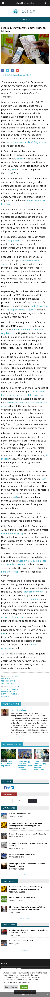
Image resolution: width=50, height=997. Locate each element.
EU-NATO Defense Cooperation (22, 854)
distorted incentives (12, 617)
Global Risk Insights (25, 3)
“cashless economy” (33, 591)
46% (15, 496)
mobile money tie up (12, 533)
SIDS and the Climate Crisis (20, 814)
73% (44, 478)
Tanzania (14, 694)
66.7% (20, 158)
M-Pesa (10, 689)
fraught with (13, 240)
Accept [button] (24, 987)
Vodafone (5, 696)
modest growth (38, 305)
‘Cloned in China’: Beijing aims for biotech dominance (40, 765)
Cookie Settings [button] (11, 987)
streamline (32, 599)
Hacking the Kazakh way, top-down (6, 763)
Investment (14, 687)
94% (3, 633)
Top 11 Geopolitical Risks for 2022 (23, 897)
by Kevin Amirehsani (9, 75)
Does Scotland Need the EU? (21, 941)
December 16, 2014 (25, 75)
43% (14, 169)
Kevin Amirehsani (19, 710)
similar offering (9, 571)
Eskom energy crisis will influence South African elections (25, 765)
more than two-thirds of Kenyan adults (28, 142)
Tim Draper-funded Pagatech (20, 309)
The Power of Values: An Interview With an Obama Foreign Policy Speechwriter (27, 908)
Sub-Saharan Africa (9, 677)
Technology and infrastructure (8, 682)
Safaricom (5, 694)
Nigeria (12, 691)
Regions (25, 19)
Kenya (3, 689)
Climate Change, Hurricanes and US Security (27, 834)
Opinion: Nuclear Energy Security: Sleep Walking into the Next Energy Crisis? (25, 824)
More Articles (25, 875)
